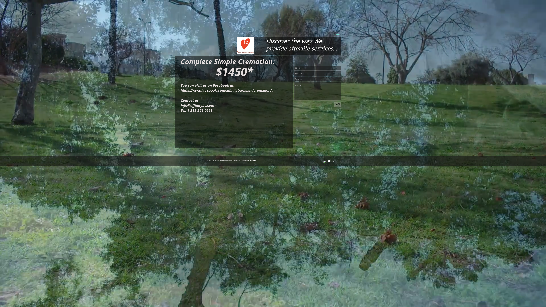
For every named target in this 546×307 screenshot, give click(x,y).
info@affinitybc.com (197, 105)
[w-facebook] (324, 162)
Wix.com (252, 160)
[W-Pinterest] (333, 161)
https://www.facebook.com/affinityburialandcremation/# (227, 90)
